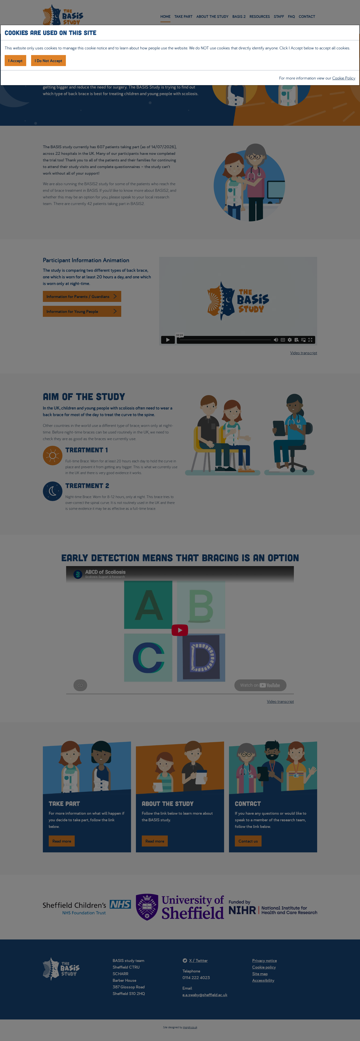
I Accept (15, 60)
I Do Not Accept (48, 60)
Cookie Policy (343, 78)
